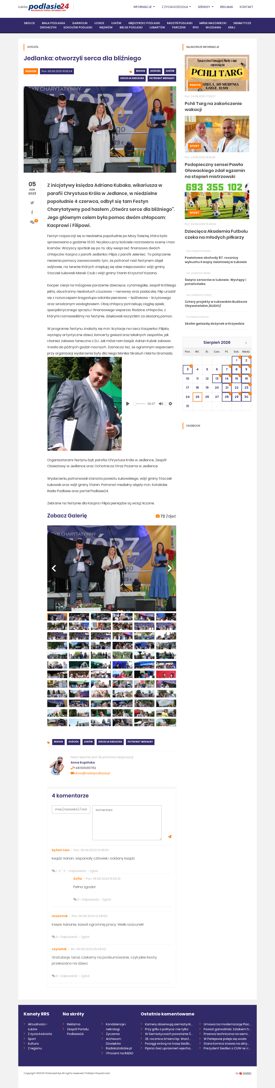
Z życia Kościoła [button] (175, 7)
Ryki (196, 27)
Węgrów (106, 27)
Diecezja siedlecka (132, 78)
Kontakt (246, 7)
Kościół (155, 71)
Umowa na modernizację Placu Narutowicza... (228, 1024)
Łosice (99, 23)
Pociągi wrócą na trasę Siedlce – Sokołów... (169, 1043)
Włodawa (213, 27)
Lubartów (157, 27)
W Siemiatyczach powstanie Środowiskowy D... (169, 1034)
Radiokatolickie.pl (119, 1048)
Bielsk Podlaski (131, 27)
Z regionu (35, 1048)
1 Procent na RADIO (119, 1053)
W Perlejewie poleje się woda (225, 1039)
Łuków (23, 7)
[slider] (139, 404)
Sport (194, 146)
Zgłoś (94, 871)
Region (30, 71)
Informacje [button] (143, 7)
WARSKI (247, 1073)
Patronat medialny (161, 78)
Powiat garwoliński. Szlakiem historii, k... (228, 1029)
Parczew (179, 27)
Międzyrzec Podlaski (144, 23)
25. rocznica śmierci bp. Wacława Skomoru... (169, 1039)
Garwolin (79, 23)
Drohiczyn (48, 27)
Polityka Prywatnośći (98, 1073)
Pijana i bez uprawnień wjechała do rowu (169, 1048)
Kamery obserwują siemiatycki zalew (169, 1024)
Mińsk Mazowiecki (212, 23)
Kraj (231, 27)
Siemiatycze (242, 23)
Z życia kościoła (40, 1034)
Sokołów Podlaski (77, 27)
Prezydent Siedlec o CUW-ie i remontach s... (228, 1048)
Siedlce (29, 23)
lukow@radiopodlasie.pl (92, 773)
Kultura (33, 1043)
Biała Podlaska (53, 23)
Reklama (226, 7)
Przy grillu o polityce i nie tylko (166, 1029)
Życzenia (113, 1034)
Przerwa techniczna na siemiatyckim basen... (228, 1034)
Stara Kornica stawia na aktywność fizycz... (228, 1043)
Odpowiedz (77, 871)
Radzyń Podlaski (179, 23)
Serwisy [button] (204, 7)
